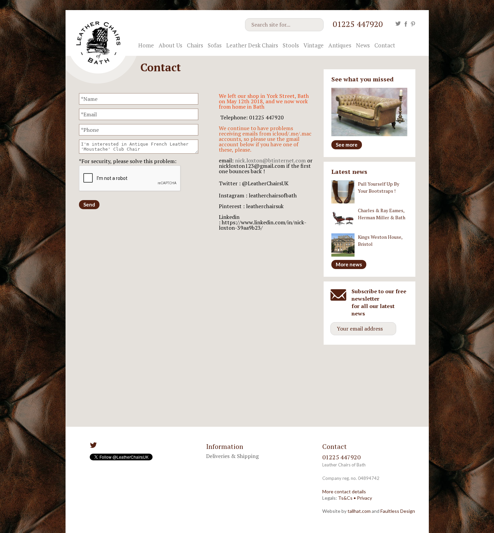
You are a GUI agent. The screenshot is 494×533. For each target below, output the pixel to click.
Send (89, 204)
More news (349, 264)
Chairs (195, 45)
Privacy (364, 498)
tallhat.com (359, 511)
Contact (384, 45)
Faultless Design (397, 511)
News (363, 45)
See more (347, 145)
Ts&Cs (345, 498)
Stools (291, 45)
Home (146, 45)
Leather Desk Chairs (252, 45)
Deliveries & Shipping (232, 456)
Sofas (214, 45)
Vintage (313, 45)
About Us (170, 45)
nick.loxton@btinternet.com (270, 160)
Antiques (339, 45)
